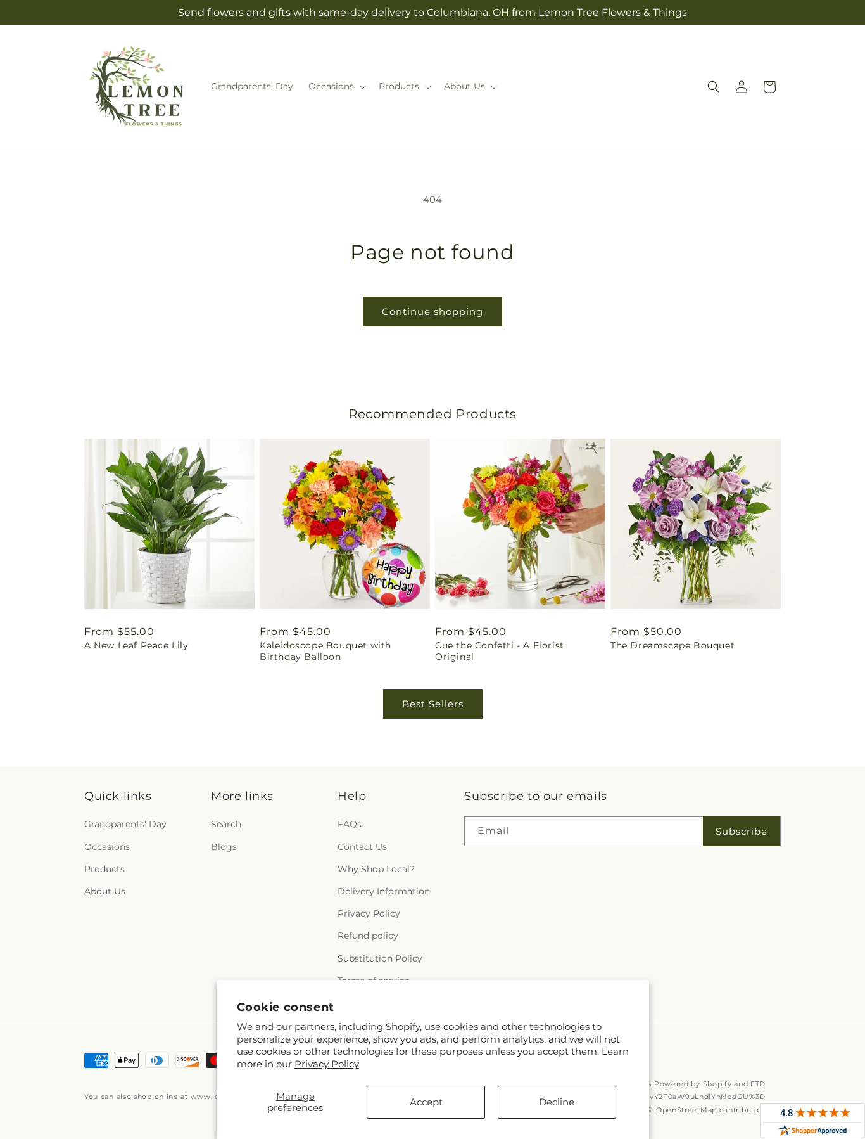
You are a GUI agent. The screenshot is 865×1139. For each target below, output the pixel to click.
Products (104, 869)
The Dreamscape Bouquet (672, 645)
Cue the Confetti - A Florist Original (499, 651)
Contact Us (362, 847)
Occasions (107, 847)
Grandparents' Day (125, 824)
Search (226, 824)
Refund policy (368, 935)
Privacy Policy (326, 1064)
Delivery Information (384, 891)
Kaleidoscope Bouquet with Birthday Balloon (325, 651)
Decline (556, 1102)
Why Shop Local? (376, 869)
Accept (426, 1102)
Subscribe (741, 831)
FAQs (350, 824)
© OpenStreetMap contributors (706, 1109)
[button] (336, 86)
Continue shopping (432, 312)
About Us (104, 891)
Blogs (224, 847)
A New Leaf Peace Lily (136, 645)
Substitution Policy (380, 958)
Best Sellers (433, 704)
